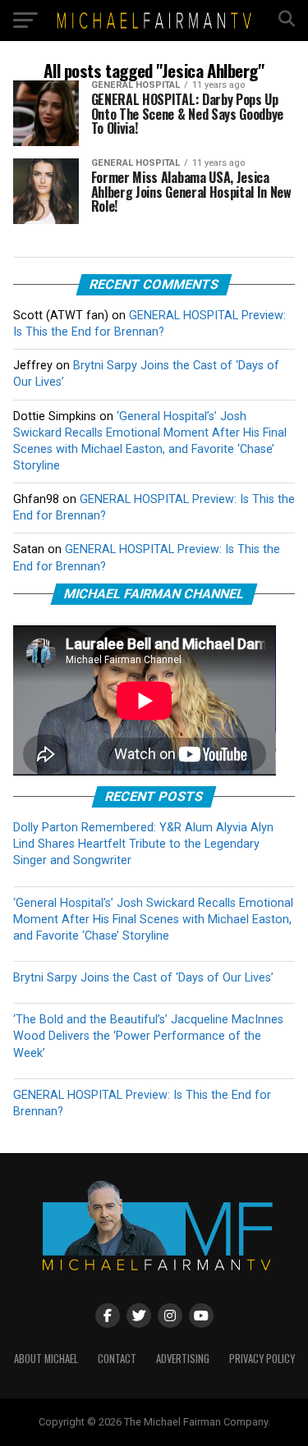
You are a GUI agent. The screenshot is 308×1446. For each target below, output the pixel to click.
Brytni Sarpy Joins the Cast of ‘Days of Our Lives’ (143, 978)
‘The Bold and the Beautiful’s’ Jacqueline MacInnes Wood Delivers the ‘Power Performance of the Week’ (148, 1036)
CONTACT (117, 1358)
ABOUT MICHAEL (46, 1358)
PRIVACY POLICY (262, 1358)
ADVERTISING (182, 1358)
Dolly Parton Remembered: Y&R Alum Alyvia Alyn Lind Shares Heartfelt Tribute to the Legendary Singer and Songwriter (143, 844)
